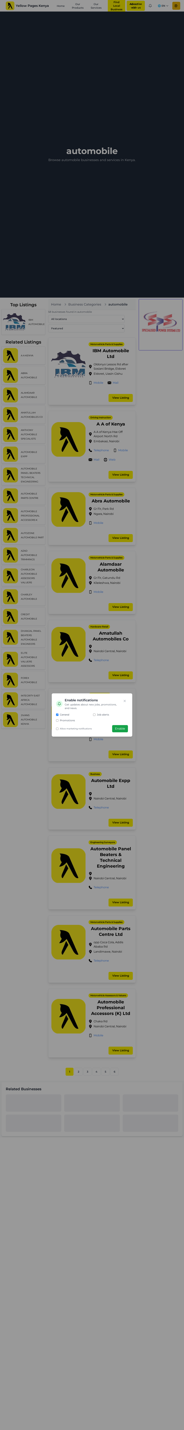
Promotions (67, 720)
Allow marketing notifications (76, 728)
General (64, 714)
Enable (120, 728)
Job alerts (103, 714)
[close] (124, 701)
